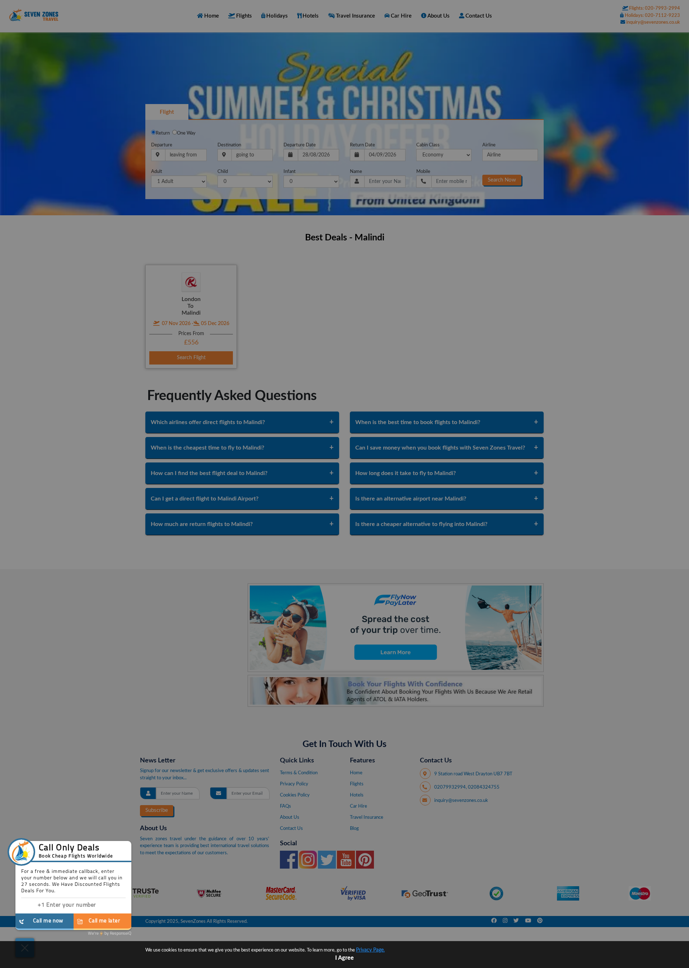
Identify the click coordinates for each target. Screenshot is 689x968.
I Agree (344, 958)
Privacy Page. (370, 950)
